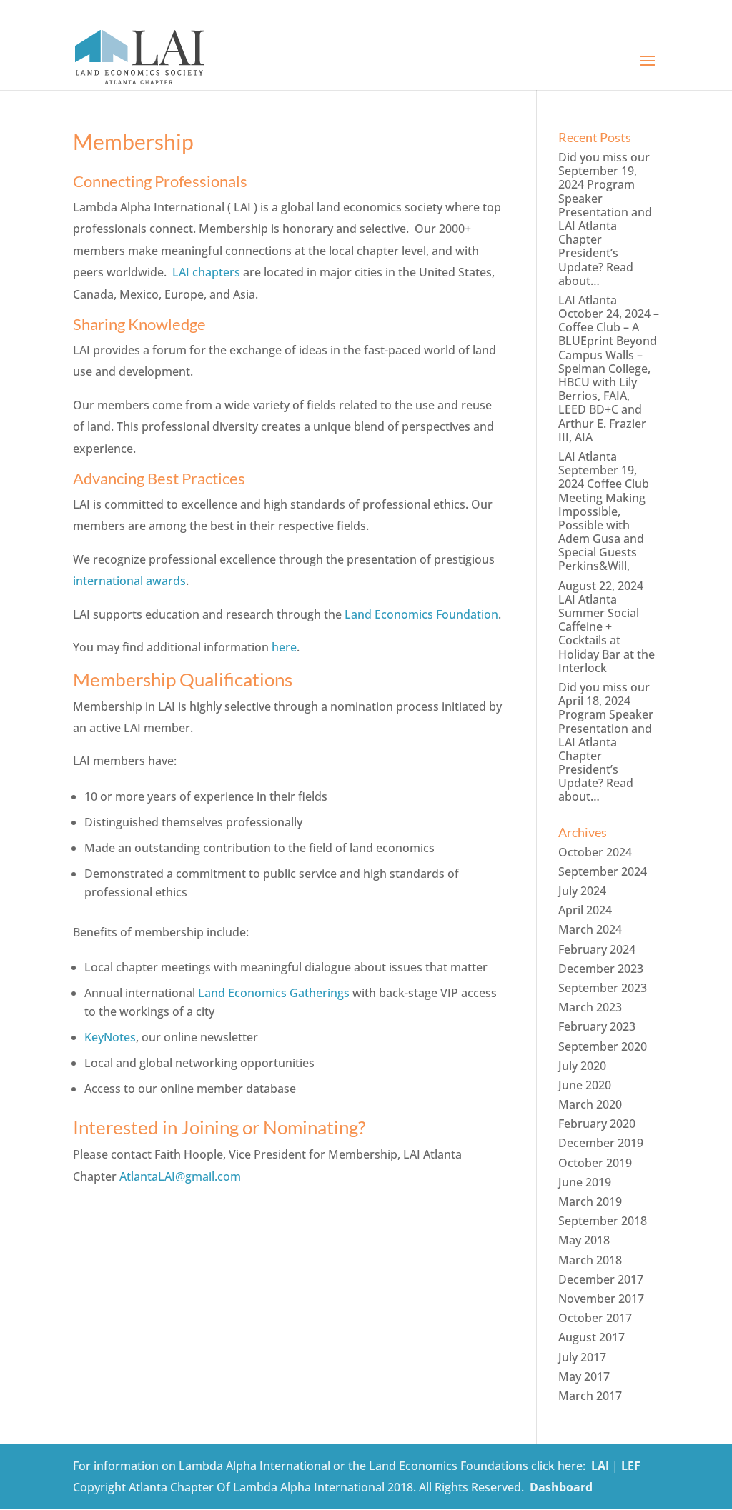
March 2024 (590, 929)
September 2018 (602, 1221)
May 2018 (584, 1240)
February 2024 (596, 949)
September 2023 (602, 988)
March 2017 (590, 1396)
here (284, 647)
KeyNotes (110, 1037)
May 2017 (584, 1376)
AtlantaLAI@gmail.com (180, 1176)
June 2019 (584, 1182)
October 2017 (595, 1318)
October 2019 (595, 1163)
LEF (630, 1466)
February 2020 (596, 1123)
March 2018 (590, 1260)
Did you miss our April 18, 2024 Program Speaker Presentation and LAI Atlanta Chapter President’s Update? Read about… (605, 742)
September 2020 (602, 1046)
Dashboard (561, 1487)
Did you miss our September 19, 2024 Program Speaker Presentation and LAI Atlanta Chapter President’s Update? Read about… (605, 219)
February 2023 (596, 1026)
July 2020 (582, 1066)
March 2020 (590, 1104)
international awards (129, 581)
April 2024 (585, 910)
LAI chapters (206, 272)
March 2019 (590, 1201)
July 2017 (582, 1357)
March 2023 (590, 1007)
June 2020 (584, 1085)
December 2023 (600, 968)
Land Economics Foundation (421, 614)
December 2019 (600, 1143)
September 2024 (602, 871)
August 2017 (591, 1337)
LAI (600, 1466)
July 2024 (582, 891)
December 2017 (600, 1279)
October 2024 (595, 852)
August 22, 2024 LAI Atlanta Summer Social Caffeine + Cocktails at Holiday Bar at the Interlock (606, 627)
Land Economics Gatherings (274, 993)
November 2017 (601, 1298)
